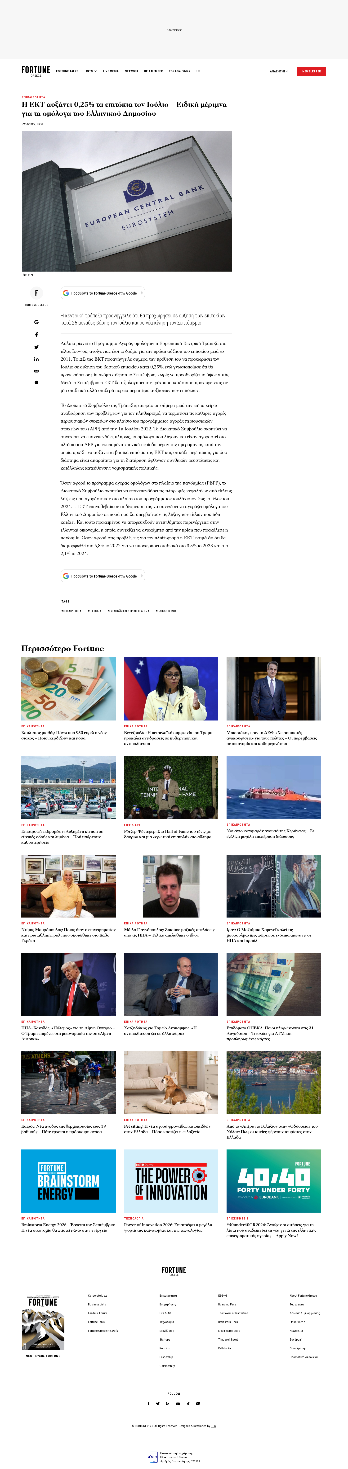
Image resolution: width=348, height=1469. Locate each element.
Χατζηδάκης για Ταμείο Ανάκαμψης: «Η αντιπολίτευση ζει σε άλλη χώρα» (160, 1030)
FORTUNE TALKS (67, 71)
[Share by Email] (36, 371)
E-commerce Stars (229, 1330)
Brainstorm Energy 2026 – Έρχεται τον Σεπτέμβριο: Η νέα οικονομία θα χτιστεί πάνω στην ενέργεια (68, 1227)
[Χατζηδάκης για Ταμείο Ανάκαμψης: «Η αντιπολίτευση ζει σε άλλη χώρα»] (171, 984)
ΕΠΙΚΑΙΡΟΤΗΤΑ (33, 97)
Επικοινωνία (297, 1322)
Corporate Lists (97, 1295)
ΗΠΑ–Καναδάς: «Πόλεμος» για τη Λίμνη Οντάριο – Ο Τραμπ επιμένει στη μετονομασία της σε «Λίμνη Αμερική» (68, 1033)
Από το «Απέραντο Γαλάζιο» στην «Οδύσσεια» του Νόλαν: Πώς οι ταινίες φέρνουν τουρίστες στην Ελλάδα (272, 1132)
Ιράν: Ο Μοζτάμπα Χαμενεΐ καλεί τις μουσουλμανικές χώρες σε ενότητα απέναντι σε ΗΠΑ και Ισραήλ (269, 935)
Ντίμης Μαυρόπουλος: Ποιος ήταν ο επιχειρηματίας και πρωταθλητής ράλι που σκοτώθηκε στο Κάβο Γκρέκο (68, 935)
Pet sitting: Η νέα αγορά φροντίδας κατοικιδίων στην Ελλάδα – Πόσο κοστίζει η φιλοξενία (167, 1129)
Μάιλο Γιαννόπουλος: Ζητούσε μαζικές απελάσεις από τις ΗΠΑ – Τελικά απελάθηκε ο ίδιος (169, 932)
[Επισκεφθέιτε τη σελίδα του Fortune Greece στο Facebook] (148, 1404)
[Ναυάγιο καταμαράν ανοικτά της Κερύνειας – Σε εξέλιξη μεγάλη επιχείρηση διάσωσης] (274, 787)
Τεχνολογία (167, 1322)
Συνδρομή (296, 1339)
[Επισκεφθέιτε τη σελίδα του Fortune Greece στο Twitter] (158, 1404)
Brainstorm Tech (228, 1322)
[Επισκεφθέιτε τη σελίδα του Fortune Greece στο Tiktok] (188, 1404)
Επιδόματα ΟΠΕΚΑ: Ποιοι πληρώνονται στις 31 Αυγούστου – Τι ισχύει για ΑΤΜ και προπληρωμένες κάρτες (270, 1033)
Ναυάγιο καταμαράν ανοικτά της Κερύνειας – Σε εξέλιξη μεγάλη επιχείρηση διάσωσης (271, 833)
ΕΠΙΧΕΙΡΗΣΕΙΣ (237, 1218)
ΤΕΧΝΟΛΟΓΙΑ (134, 1218)
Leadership (166, 1357)
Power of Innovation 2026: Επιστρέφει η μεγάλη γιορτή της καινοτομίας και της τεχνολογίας (168, 1227)
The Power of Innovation (233, 1313)
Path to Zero (225, 1348)
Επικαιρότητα (168, 1295)
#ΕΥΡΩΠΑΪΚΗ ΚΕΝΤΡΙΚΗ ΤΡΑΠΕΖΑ (129, 611)
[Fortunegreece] (36, 75)
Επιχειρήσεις (168, 1304)
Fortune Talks (96, 1322)
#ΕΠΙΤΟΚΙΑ (95, 611)
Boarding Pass (227, 1304)
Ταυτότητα (297, 1304)
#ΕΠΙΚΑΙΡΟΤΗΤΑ (71, 611)
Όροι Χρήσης (298, 1348)
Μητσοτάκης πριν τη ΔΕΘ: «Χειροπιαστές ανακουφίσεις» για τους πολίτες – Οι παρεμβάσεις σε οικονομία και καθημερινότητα (272, 738)
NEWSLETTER (311, 71)
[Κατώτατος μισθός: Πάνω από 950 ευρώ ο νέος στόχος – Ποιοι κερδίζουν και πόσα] (68, 688)
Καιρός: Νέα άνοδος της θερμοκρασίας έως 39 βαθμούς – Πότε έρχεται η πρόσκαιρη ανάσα (63, 1129)
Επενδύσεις (167, 1330)
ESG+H (222, 1295)
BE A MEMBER (153, 71)
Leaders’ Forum (97, 1313)
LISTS (89, 71)
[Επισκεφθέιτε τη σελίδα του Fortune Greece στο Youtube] (178, 1405)
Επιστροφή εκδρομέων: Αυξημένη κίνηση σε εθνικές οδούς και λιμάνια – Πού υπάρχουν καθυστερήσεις (62, 837)
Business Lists (97, 1304)
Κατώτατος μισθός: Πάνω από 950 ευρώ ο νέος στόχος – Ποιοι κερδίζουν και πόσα (64, 735)
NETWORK (131, 71)
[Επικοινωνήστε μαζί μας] (198, 1404)
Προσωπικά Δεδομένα (304, 1357)
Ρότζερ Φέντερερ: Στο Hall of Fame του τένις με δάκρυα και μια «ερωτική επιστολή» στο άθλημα (167, 834)
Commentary (167, 1366)
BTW (213, 1426)
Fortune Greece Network (103, 1330)
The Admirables (179, 71)
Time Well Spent (228, 1339)
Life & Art (165, 1313)
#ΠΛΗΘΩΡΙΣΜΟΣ (166, 611)
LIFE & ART (132, 825)
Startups (165, 1339)
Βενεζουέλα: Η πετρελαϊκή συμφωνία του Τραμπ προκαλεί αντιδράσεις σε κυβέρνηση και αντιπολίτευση (168, 738)
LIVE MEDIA (111, 71)
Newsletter (296, 1330)
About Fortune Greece (303, 1295)
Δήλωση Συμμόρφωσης (305, 1313)
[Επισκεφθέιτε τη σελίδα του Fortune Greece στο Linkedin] (167, 1404)
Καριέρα (165, 1348)
